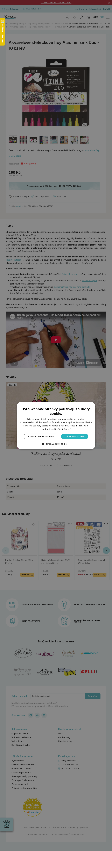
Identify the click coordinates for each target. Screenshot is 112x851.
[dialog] (56, 425)
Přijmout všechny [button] (74, 436)
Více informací (64, 429)
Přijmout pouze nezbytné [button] (41, 436)
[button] (56, 444)
